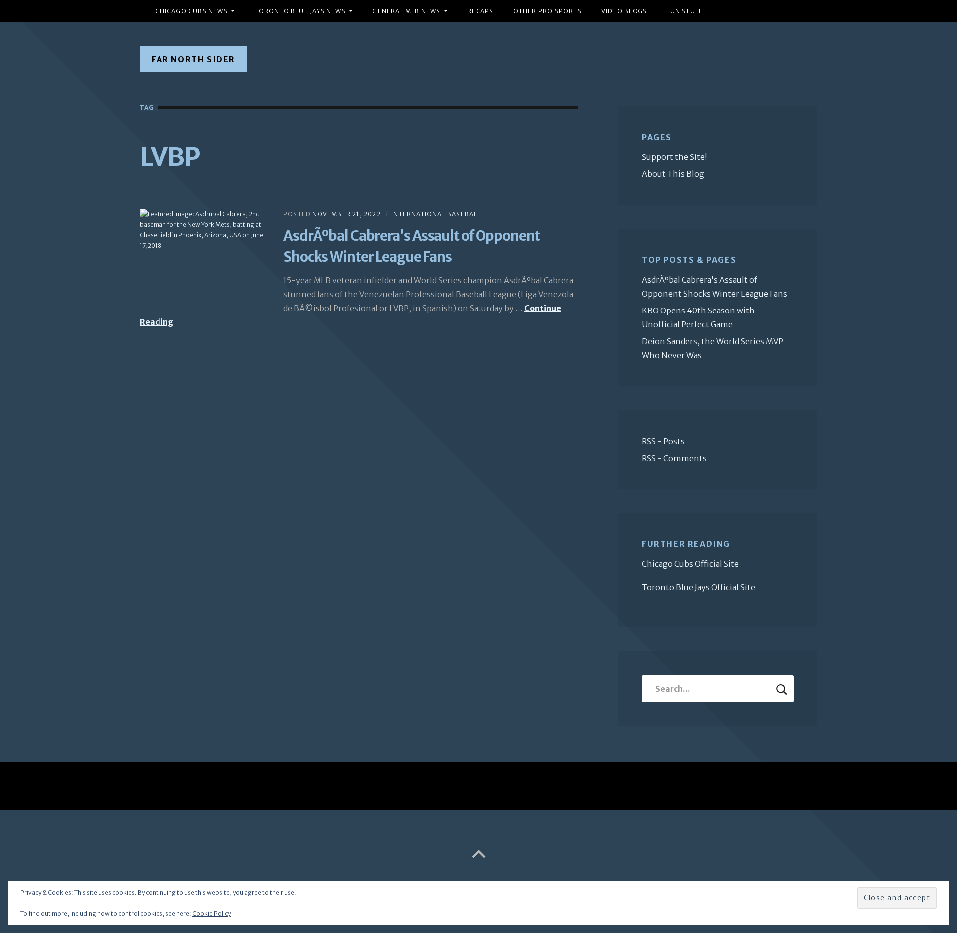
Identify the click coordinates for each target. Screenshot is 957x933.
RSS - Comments (674, 458)
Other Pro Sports (547, 11)
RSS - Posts (663, 441)
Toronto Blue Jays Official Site (698, 587)
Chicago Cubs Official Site (690, 564)
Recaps (480, 11)
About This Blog (673, 174)
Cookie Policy (211, 913)
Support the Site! (674, 157)
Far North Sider (193, 59)
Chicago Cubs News (191, 11)
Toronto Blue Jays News (299, 11)
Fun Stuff (684, 11)
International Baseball (435, 214)
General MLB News (406, 11)
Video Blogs (624, 11)
